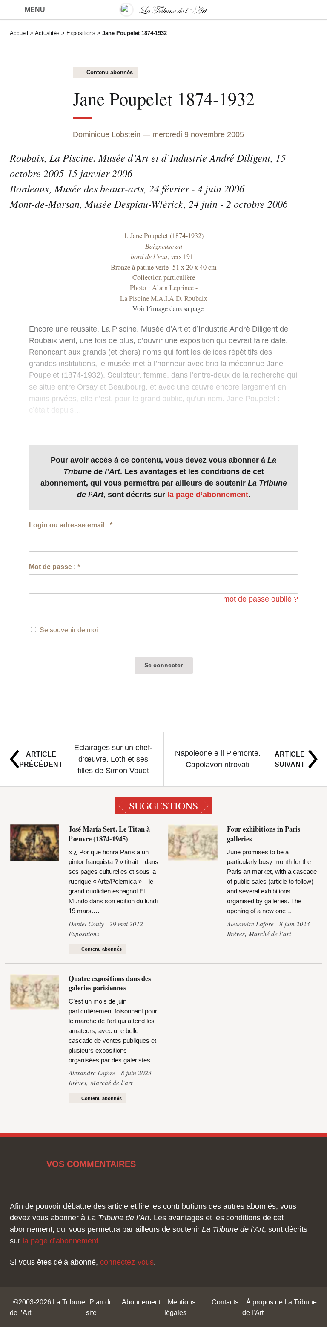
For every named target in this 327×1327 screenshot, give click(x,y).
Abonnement (141, 1302)
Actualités (47, 33)
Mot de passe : (54, 566)
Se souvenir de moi (69, 630)
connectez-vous (127, 1262)
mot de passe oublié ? (260, 599)
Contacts (225, 1302)
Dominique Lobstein (107, 134)
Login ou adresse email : (70, 525)
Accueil (19, 33)
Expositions (80, 33)
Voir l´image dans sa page (167, 308)
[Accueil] (163, 9)
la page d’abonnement (207, 494)
